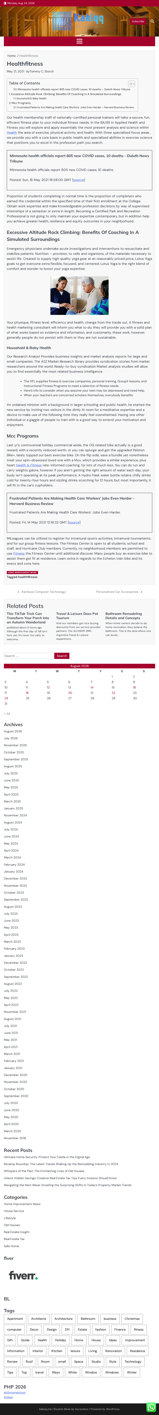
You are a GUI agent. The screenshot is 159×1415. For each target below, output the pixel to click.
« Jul (7, 713)
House (96, 1340)
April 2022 (11, 1005)
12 (48, 687)
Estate (82, 1329)
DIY (67, 1329)
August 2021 (12, 1019)
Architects (38, 1319)
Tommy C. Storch (42, 71)
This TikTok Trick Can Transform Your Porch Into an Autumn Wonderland (28, 618)
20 (70, 693)
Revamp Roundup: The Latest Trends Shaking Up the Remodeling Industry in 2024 (61, 1164)
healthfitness (27, 577)
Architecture (63, 1319)
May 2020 (11, 1117)
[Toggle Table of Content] (129, 84)
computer (14, 1329)
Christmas (132, 1319)
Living (92, 1351)
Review (12, 1362)
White (72, 1372)
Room (45, 1362)
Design (52, 1329)
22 (113, 693)
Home (78, 1340)
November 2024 (15, 815)
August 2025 (13, 766)
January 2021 (13, 1068)
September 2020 (16, 1096)
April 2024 (11, 850)
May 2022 (11, 998)
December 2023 (15, 878)
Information (15, 1351)
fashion (100, 1329)
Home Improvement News (22, 572)
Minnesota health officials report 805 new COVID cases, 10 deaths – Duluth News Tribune (74, 89)
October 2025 (14, 752)
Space (78, 1362)
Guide (25, 1340)
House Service (14, 1211)
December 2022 (15, 963)
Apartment (15, 1319)
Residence (137, 1351)
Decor (34, 1329)
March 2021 (12, 1054)
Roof (29, 1362)
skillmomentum (15, 1392)
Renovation (113, 1351)
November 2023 (15, 886)
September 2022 (16, 977)
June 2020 (11, 1110)
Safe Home (11, 1246)
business (110, 1319)
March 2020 (12, 1131)
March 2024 (12, 857)
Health (12, 132)
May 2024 (11, 844)
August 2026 (13, 731)
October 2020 (14, 1089)
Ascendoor (82, 1409)
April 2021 (11, 1047)
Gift (10, 1340)
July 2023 (11, 914)
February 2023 (14, 949)
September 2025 (16, 759)
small (62, 1362)
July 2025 (11, 773)
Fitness (19, 553)
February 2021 (14, 1061)
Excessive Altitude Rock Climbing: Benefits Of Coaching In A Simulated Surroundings (66, 94)
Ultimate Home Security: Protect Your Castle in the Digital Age (47, 1157)
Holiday (60, 1340)
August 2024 (13, 822)
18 (27, 693)
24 (6, 698)
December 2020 (15, 1075)
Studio (96, 1362)
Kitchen (56, 1351)
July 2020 (11, 1103)
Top (24, 1372)
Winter (132, 1372)
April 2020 (11, 1124)
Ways (56, 1372)
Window (91, 1372)
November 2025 (15, 745)
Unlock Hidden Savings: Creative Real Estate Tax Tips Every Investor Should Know (60, 1178)
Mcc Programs (21, 103)
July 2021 (10, 1026)
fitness (138, 1329)
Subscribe (138, 21)
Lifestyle (10, 1218)
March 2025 (12, 801)
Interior (38, 1351)
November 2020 (15, 1082)
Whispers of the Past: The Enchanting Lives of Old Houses (44, 1171)
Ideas (113, 1340)
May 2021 (10, 1040)
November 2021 (15, 1012)
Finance (120, 1329)
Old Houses (12, 1225)
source (78, 180)
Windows (112, 1372)
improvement (135, 1340)
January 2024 (13, 872)
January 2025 (13, 808)
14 (92, 687)
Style (112, 1362)
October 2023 (14, 893)
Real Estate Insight (16, 1232)
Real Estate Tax (14, 1239)
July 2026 (11, 738)
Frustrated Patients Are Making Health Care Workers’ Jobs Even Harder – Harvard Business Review (75, 107)
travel (39, 1372)
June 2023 (11, 921)
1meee (8, 1397)
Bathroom (88, 1319)
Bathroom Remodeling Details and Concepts (123, 616)
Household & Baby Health (31, 98)
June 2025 (11, 780)
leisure (75, 1351)
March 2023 (12, 942)
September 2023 (16, 900)
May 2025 (11, 787)
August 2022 (13, 984)
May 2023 (11, 928)
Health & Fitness (29, 465)
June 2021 (11, 1033)
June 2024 (11, 836)
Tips (10, 1372)
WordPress (112, 1409)
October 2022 (14, 970)
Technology (133, 1362)
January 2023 (13, 956)
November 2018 (15, 1138)
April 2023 (11, 935)
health (42, 1340)
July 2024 (11, 829)
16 (134, 687)
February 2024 (14, 865)
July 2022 (11, 991)
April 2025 (11, 794)
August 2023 (13, 907)
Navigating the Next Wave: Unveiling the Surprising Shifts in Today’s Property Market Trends (67, 1185)
